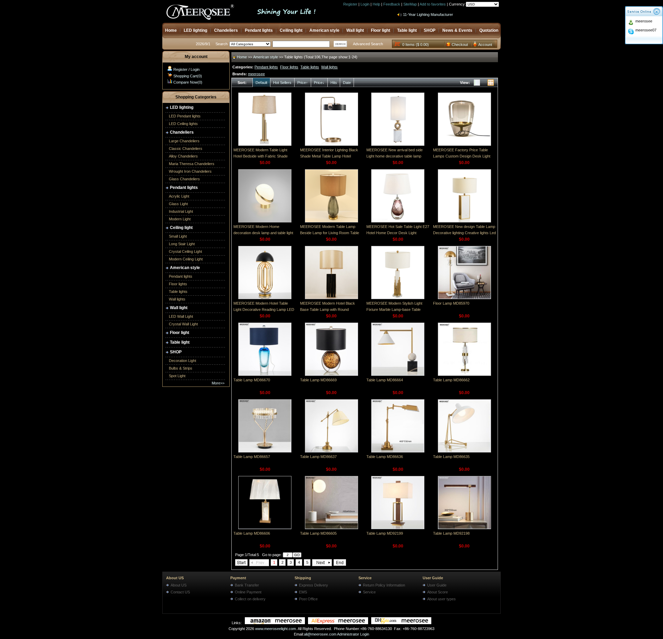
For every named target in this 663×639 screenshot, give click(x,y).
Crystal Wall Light (183, 324)
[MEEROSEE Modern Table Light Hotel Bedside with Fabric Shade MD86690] (264, 144)
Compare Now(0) (187, 82)
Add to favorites (433, 4)
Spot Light (177, 376)
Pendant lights (259, 30)
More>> (218, 383)
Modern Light (180, 219)
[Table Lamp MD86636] (397, 451)
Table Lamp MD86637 (318, 457)
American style (324, 30)
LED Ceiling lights (183, 124)
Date (347, 82)
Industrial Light (181, 211)
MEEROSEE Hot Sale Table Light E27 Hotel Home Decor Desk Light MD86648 (397, 233)
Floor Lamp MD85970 (451, 303)
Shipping (303, 578)
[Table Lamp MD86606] (264, 528)
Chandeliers (226, 30)
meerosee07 (645, 30)
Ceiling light (291, 30)
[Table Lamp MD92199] (397, 528)
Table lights (178, 291)
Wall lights (177, 299)
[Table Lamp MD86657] (264, 451)
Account (485, 44)
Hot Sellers (282, 82)
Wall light (355, 30)
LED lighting (195, 30)
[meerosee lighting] (275, 623)
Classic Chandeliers (185, 148)
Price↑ (302, 82)
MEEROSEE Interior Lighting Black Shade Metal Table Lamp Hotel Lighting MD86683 (329, 156)
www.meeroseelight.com (275, 629)
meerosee (643, 21)
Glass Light (178, 204)
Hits (333, 82)
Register (350, 4)
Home (171, 30)
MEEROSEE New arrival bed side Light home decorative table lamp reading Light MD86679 (394, 156)
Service (365, 578)
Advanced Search (368, 44)
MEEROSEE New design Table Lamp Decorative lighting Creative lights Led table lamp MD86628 (464, 233)
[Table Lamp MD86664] (397, 374)
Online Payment (248, 592)
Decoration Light (182, 361)
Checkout (460, 44)
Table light (407, 30)
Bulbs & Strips (180, 368)
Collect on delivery (250, 599)
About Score (437, 592)
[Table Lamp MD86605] (331, 528)
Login (365, 4)
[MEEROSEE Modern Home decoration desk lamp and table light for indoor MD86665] (264, 221)
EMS (303, 592)
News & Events (457, 30)
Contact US (180, 592)
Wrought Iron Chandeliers (190, 171)
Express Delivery (313, 585)
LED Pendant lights (185, 116)
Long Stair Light (182, 244)
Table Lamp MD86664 (384, 380)
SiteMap (410, 4)
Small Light (178, 236)
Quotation (488, 30)
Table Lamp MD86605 (318, 533)
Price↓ (319, 82)
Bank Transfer (247, 585)
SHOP (429, 30)
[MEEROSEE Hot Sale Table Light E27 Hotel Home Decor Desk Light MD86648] (397, 221)
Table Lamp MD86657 (251, 457)
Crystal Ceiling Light (185, 251)
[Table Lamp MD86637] (331, 451)
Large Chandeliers (184, 141)
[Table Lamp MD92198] (464, 528)
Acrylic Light (179, 196)
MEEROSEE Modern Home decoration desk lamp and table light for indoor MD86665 (263, 233)
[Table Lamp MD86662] (464, 374)
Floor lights (178, 284)
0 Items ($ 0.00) (415, 44)
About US (175, 578)
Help (376, 4)
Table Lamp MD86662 (451, 380)
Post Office (308, 599)
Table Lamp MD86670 (251, 380)
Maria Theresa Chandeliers (191, 164)
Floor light (380, 30)
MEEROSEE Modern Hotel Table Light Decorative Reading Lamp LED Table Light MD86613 (263, 309)
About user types (441, 599)
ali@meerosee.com (320, 634)
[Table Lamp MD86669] (331, 374)
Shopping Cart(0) (187, 76)
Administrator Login (353, 634)
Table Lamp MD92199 (384, 533)
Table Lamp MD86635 (451, 457)
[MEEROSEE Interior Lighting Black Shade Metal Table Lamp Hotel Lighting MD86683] (331, 144)
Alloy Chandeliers (183, 156)
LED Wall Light (181, 316)
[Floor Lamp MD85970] (464, 298)
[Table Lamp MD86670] (264, 374)
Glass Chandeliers (184, 179)
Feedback (391, 4)
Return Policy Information (384, 585)
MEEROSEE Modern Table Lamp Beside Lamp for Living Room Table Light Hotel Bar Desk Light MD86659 (330, 233)
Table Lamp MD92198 (451, 533)
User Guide (433, 578)
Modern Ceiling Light (186, 259)
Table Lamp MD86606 (251, 533)
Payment (238, 578)
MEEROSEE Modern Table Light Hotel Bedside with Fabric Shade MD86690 (260, 156)
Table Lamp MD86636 (384, 457)
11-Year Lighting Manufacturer (428, 11)
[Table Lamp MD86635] (464, 451)
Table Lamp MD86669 (318, 380)
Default (261, 82)
